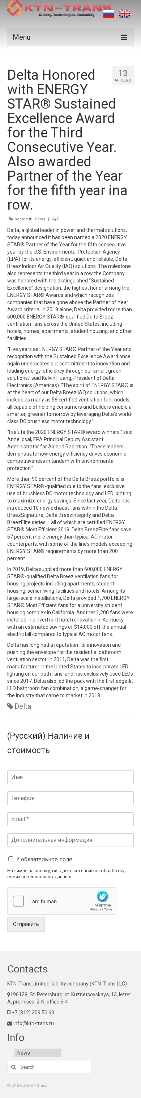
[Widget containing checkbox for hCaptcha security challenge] (61, 901)
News (40, 219)
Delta (22, 706)
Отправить (26, 924)
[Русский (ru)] (108, 13)
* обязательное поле (44, 859)
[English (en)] (124, 13)
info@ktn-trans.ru (33, 1023)
